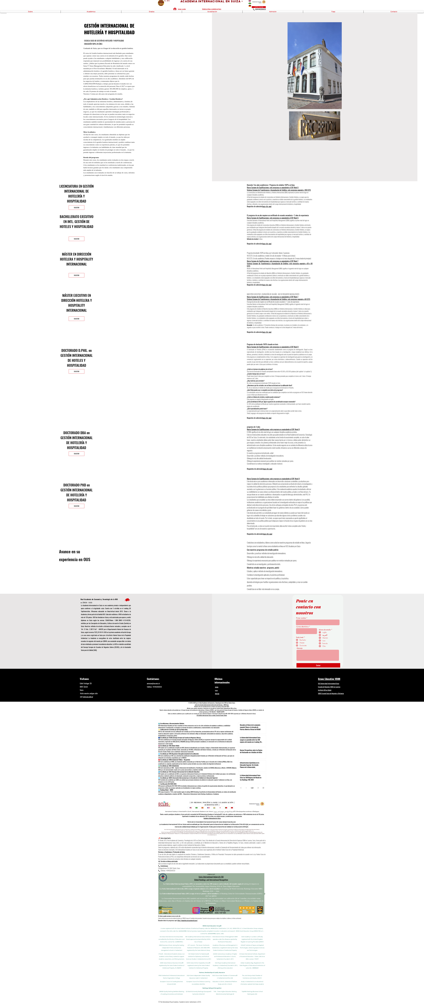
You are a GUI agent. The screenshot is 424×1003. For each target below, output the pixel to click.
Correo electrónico (302, 626)
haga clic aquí (266, 206)
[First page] (241, 788)
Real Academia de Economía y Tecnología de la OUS (99, 599)
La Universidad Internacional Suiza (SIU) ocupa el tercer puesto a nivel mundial (189, 893)
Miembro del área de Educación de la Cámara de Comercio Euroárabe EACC (211, 706)
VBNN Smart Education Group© (212, 926)
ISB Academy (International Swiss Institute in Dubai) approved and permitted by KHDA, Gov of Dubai (198, 939)
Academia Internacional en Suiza (212, 818)
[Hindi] (214, 808)
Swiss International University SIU (211, 876)
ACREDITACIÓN (211, 805)
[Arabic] (197, 808)
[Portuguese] (226, 808)
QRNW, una (106, 641)
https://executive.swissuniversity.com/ (187, 920)
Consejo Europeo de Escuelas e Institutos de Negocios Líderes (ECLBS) (240, 710)
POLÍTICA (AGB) (210, 802)
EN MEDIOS (196, 802)
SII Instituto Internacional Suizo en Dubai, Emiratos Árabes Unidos (212, 715)
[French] (208, 808)
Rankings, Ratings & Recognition (212, 988)
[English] (191, 808)
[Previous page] (246, 788)
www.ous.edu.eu (88, 696)
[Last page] (263, 788)
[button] (30, 11)
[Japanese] (220, 808)
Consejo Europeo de (186, 710)
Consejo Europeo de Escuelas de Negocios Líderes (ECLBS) (101, 647)
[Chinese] (232, 808)
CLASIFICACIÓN (226, 802)
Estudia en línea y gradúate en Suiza (211, 9)
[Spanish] (202, 808)
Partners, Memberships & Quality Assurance (212, 972)
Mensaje (299, 648)
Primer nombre (301, 618)
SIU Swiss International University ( (170, 936)
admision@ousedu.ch (153, 683)
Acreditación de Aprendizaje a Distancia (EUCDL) (202, 710)
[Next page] (258, 788)
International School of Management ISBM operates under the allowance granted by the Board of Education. (225, 939)
